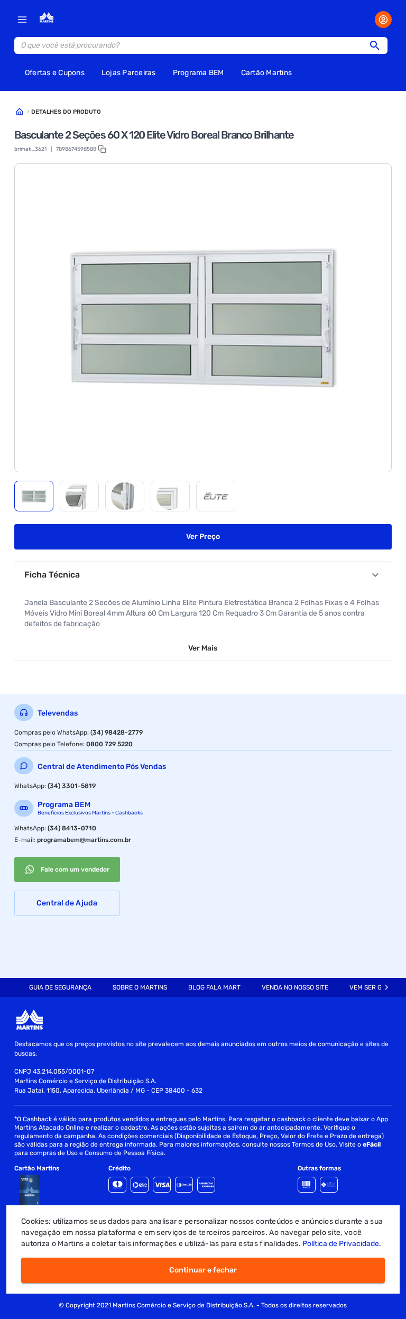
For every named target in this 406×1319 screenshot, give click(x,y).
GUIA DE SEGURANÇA (60, 987)
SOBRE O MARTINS (140, 987)
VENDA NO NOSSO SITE (295, 987)
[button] (377, 45)
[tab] (33, 496)
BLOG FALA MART (214, 987)
